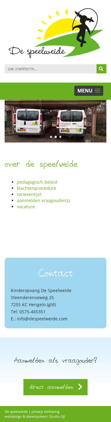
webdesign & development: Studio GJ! (35, 416)
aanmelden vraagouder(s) (43, 200)
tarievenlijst (29, 194)
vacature (26, 206)
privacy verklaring (45, 411)
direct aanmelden (53, 386)
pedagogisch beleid (37, 182)
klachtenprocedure (36, 188)
